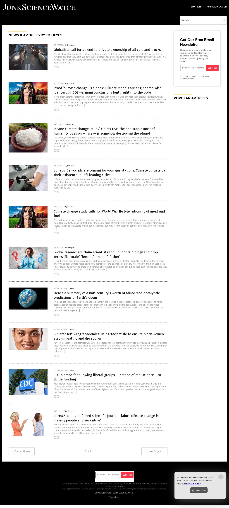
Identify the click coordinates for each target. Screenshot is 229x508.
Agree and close (199, 490)
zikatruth (196, 7)
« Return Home (21, 451)
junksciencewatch (216, 7)
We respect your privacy (98, 489)
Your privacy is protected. (189, 76)
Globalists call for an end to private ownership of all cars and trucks (107, 50)
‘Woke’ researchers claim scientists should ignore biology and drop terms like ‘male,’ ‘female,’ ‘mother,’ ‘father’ (106, 254)
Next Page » (154, 451)
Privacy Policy (114, 497)
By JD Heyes (69, 45)
